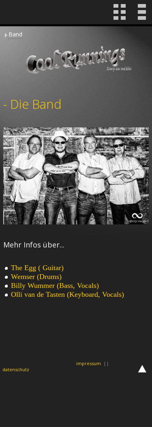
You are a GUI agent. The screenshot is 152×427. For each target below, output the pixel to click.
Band (15, 34)
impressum (88, 363)
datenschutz (15, 369)
